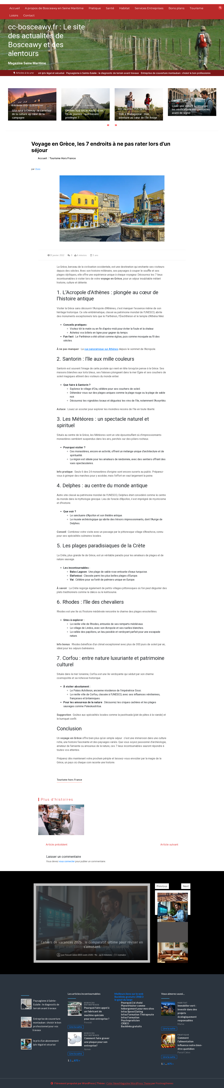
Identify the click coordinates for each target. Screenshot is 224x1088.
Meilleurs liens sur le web (128, 993)
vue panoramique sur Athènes (101, 349)
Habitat (124, 8)
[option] (77, 73)
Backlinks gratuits (124, 996)
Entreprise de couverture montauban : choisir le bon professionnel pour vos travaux (160, 73)
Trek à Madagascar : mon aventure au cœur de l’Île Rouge (84, 115)
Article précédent (56, 844)
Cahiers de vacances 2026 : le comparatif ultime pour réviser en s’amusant (92, 944)
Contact (29, 15)
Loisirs (13, 15)
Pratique (95, 8)
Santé (110, 8)
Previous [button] (162, 886)
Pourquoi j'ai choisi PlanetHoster (132, 1004)
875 (76, 1060)
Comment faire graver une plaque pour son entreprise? (96, 1042)
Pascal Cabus (71, 955)
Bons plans (176, 8)
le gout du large (123, 999)
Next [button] (186, 886)
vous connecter (67, 861)
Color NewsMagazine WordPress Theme (128, 1083)
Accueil (14, 8)
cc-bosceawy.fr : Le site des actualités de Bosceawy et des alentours (46, 40)
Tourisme (196, 8)
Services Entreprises (149, 8)
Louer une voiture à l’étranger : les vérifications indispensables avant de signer (137, 109)
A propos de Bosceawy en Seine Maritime (54, 8)
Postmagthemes (164, 1083)
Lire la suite (75, 1027)
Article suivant (169, 844)
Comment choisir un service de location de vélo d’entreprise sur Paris (191, 109)
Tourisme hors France (69, 779)
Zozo (37, 169)
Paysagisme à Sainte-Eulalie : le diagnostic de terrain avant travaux (77, 73)
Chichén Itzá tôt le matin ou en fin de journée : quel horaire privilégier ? (31, 114)
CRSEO (139, 996)
